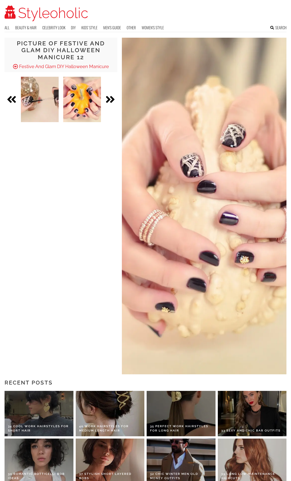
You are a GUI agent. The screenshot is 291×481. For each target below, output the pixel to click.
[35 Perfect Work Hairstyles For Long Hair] (181, 413)
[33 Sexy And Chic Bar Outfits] (252, 413)
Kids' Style (89, 27)
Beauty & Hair (26, 27)
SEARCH (280, 27)
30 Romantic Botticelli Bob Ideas (36, 476)
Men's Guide (112, 27)
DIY (73, 27)
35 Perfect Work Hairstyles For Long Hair (179, 428)
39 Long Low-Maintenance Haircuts (248, 476)
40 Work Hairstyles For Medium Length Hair (104, 428)
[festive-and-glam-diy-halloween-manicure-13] (82, 99)
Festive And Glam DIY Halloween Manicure (63, 66)
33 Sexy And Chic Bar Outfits (251, 430)
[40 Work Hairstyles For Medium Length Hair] (110, 413)
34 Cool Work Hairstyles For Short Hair (38, 428)
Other (131, 27)
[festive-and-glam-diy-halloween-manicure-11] (40, 99)
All (7, 27)
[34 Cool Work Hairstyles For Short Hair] (39, 413)
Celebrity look (53, 27)
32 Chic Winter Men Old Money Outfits (174, 476)
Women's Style (153, 27)
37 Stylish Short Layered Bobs (105, 476)
